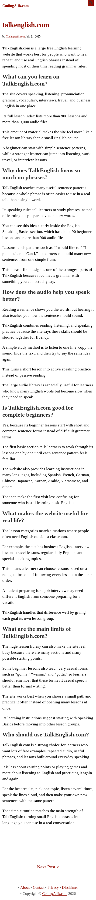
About (25, 887)
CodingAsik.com (15, 6)
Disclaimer (70, 887)
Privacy (53, 887)
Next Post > (48, 866)
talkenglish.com (25, 25)
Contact (38, 887)
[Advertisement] (48, 840)
